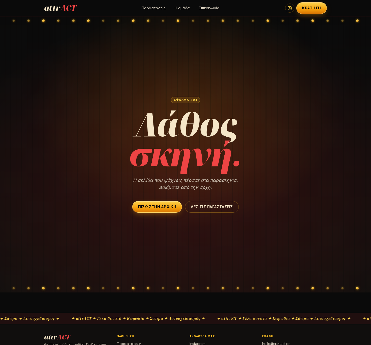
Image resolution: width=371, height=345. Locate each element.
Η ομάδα (182, 8)
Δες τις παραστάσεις (212, 207)
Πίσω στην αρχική (157, 207)
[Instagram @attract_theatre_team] (289, 8)
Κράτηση (311, 8)
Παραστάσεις (154, 8)
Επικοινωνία (209, 8)
